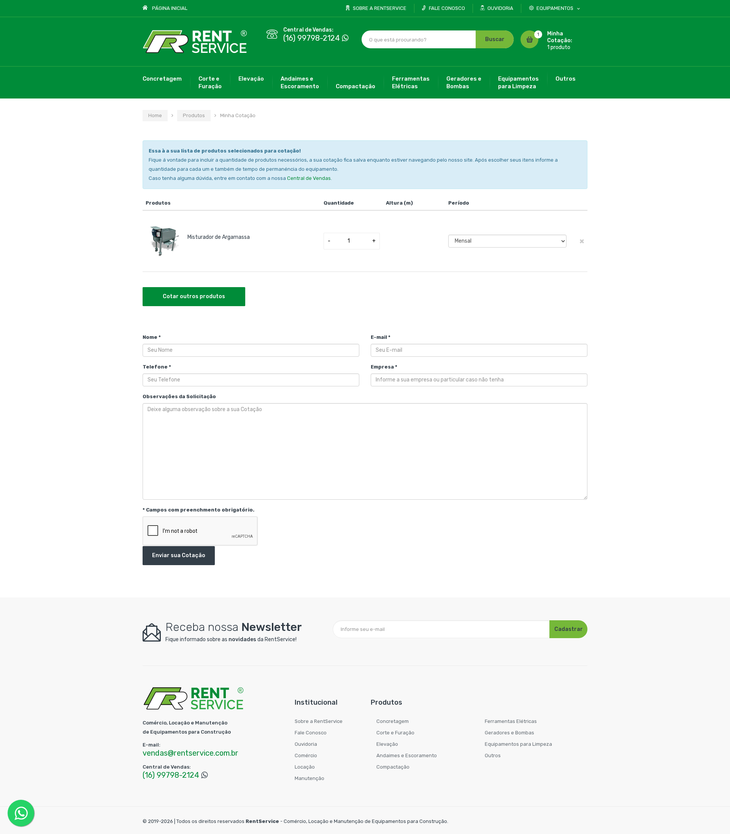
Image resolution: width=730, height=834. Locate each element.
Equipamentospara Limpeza (518, 82)
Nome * (152, 337)
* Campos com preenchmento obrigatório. (198, 510)
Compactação (355, 86)
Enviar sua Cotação (178, 555)
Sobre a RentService (319, 721)
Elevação (251, 78)
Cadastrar (568, 629)
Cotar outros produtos (194, 296)
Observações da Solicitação (179, 396)
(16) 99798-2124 (311, 38)
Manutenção (309, 778)
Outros (565, 78)
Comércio (306, 755)
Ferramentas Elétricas (511, 721)
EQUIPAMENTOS (554, 8)
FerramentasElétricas (411, 82)
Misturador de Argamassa (218, 237)
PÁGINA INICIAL (169, 8)
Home (155, 115)
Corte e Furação (395, 733)
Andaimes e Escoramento (406, 755)
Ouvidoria (306, 744)
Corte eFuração (210, 82)
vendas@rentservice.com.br (190, 753)
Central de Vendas (309, 178)
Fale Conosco (311, 733)
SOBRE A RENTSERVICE (379, 8)
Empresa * (384, 367)
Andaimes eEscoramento (300, 82)
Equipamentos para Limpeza (518, 744)
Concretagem (162, 78)
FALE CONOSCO (447, 8)
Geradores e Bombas (509, 733)
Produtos (194, 115)
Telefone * (157, 367)
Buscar (495, 39)
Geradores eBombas (463, 82)
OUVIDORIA (500, 8)
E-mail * (380, 337)
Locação (305, 767)
